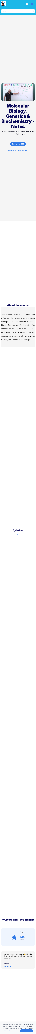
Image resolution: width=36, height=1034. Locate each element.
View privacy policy (11, 1031)
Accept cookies (26, 1031)
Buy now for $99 (18, 144)
